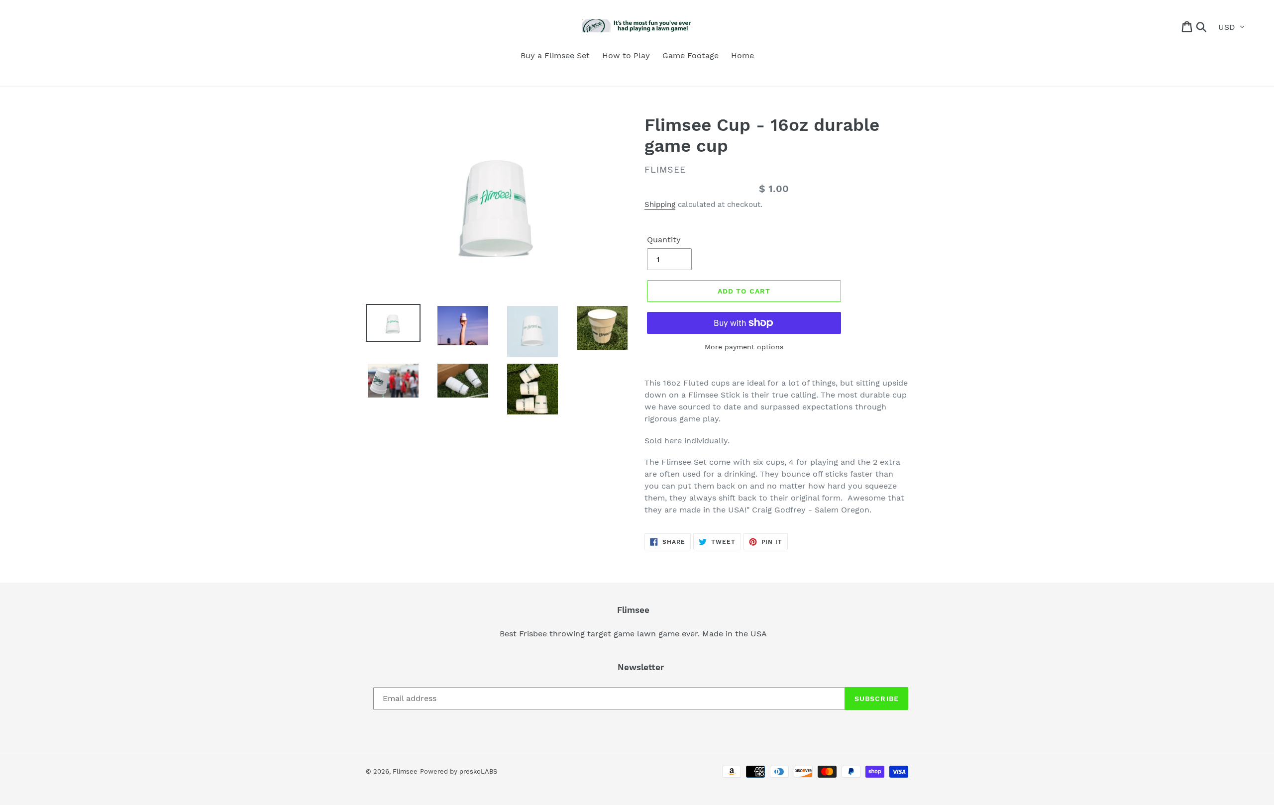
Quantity (664, 239)
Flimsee (405, 771)
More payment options (744, 347)
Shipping (659, 204)
